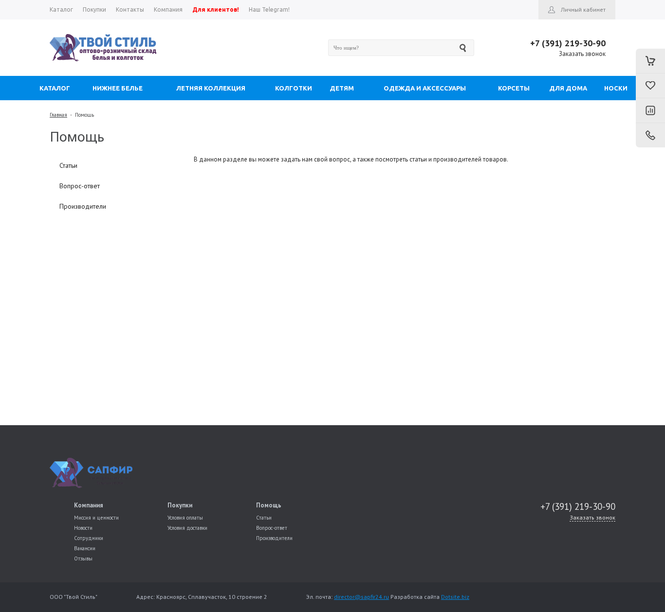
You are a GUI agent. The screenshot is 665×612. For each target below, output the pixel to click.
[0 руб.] (650, 61)
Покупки (179, 505)
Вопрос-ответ (79, 185)
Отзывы (83, 558)
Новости (83, 527)
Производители (82, 206)
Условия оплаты (185, 517)
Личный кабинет (583, 9)
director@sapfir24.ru (361, 596)
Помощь (84, 114)
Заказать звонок (582, 54)
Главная (58, 114)
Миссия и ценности (96, 517)
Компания (88, 505)
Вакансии (84, 548)
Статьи (68, 165)
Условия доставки (187, 527)
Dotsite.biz (455, 596)
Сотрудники (88, 538)
